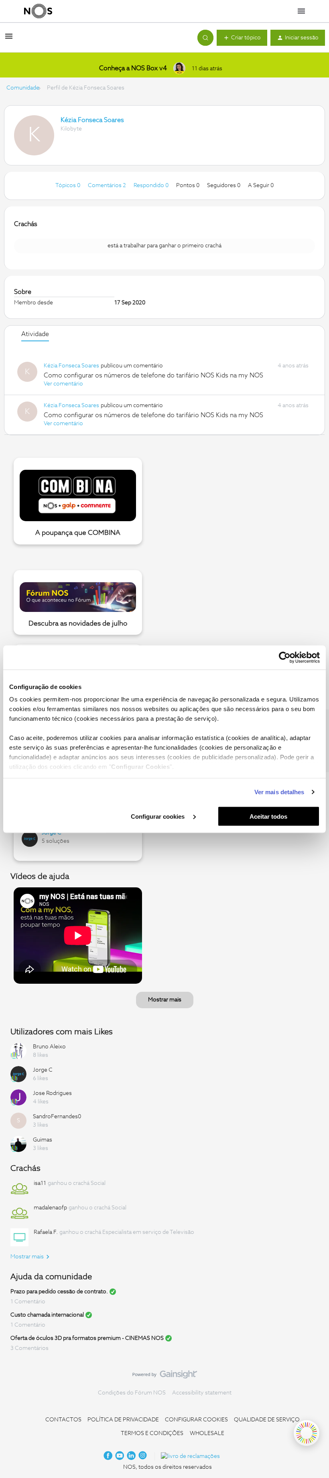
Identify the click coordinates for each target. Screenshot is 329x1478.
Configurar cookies (158, 816)
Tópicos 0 (68, 185)
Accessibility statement (202, 1393)
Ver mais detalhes (279, 792)
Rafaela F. (46, 1232)
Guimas (42, 1140)
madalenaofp (50, 1208)
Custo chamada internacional (47, 1315)
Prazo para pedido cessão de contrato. (59, 1292)
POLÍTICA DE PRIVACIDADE (123, 1420)
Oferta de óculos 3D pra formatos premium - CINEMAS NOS (87, 1338)
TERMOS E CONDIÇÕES (152, 1433)
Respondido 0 (152, 185)
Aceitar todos (268, 816)
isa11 (40, 1183)
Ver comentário (63, 384)
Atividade (35, 334)
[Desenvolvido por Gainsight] (164, 1376)
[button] (9, 39)
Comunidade (22, 88)
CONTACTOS (63, 1420)
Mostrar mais (164, 1000)
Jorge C (51, 833)
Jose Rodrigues (52, 1093)
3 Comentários (29, 1348)
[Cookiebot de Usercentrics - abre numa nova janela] (285, 657)
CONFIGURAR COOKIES (196, 1420)
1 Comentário (27, 1302)
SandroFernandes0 (57, 1116)
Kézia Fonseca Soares (92, 120)
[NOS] (38, 11)
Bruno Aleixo (49, 1047)
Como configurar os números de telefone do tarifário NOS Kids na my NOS (153, 375)
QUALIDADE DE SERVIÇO (267, 1420)
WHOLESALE (207, 1433)
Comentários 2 (107, 185)
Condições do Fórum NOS (132, 1393)
